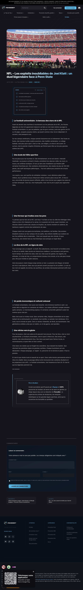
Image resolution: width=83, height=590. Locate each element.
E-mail (45, 471)
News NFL (37, 82)
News (30, 82)
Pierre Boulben (21, 82)
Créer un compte (70, 8)
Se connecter (57, 8)
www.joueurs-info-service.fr (41, 3)
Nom (10, 471)
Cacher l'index (40, 90)
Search (44, 8)
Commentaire (13, 459)
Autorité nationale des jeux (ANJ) (44, 579)
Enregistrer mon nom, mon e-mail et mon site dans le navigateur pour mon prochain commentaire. (40, 480)
